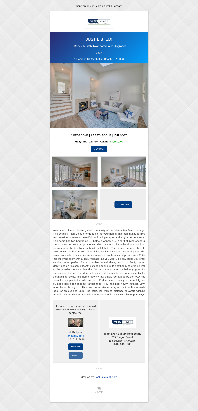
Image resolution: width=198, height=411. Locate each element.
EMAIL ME (75, 346)
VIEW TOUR (99, 149)
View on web (103, 6)
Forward (117, 6)
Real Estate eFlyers (105, 377)
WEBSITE (75, 355)
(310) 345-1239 (76, 336)
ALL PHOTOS (123, 204)
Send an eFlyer (85, 6)
